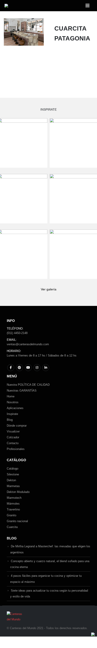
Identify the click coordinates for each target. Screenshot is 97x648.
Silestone (13, 474)
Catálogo (12, 468)
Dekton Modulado (18, 492)
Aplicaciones (15, 408)
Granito (11, 515)
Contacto (12, 443)
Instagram (37, 367)
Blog (10, 419)
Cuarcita (12, 527)
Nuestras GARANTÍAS (22, 390)
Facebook (10, 367)
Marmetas (13, 486)
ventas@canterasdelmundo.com (28, 344)
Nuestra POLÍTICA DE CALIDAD (28, 384)
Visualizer (13, 431)
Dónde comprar (17, 425)
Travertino (13, 509)
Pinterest (19, 367)
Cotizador (13, 437)
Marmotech (14, 497)
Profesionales (16, 449)
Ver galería (48, 289)
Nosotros (12, 402)
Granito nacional (17, 521)
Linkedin (45, 367)
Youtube (28, 367)
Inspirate (12, 414)
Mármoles (13, 503)
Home (10, 396)
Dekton (11, 480)
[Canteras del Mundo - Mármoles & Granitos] (19, 5)
